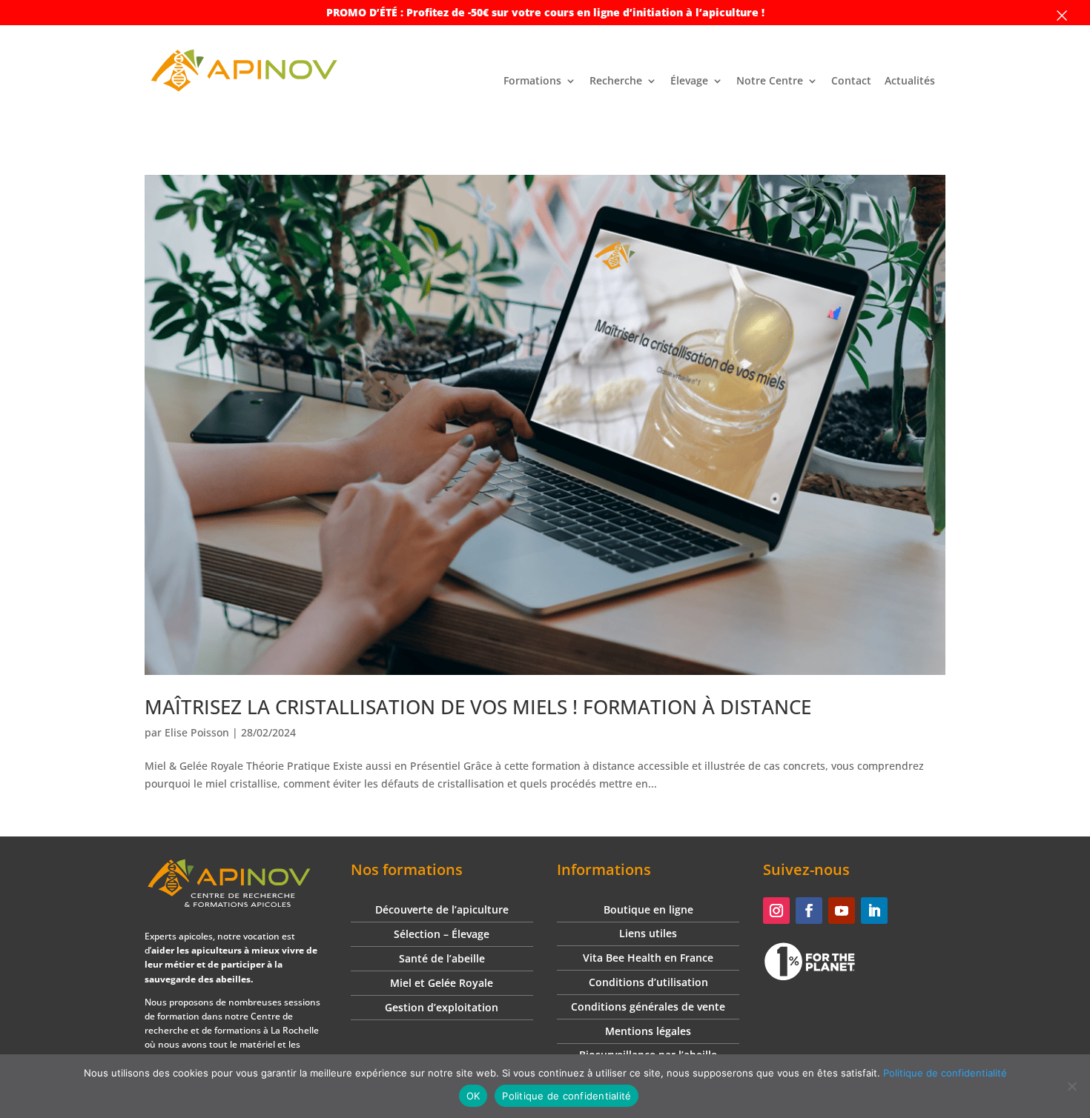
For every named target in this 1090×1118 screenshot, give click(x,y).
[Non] (1071, 1086)
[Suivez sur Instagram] (776, 910)
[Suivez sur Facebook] (809, 910)
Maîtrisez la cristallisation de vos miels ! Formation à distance (478, 706)
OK (473, 1096)
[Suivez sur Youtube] (841, 910)
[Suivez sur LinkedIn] (874, 910)
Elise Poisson (197, 732)
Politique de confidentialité (945, 1073)
